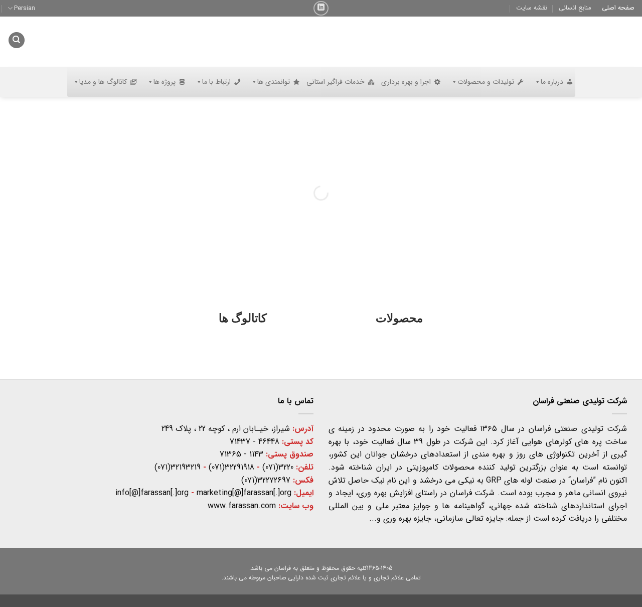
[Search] (17, 40)
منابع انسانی (575, 8)
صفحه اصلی (618, 8)
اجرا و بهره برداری (406, 81)
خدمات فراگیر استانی (335, 81)
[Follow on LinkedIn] (320, 8)
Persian (24, 9)
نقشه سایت (531, 8)
